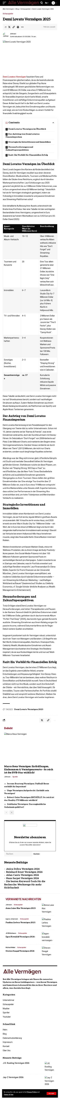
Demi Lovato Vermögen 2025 (28, 709)
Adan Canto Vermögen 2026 (22, 875)
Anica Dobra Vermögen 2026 (23, 869)
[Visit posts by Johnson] (6, 35)
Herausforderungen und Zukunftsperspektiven (19, 148)
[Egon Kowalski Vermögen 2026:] (48, 937)
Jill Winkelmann (11, 933)
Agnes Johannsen (12, 919)
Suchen (36, 854)
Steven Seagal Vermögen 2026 (20, 951)
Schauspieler (8, 14)
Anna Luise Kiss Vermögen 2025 (21, 908)
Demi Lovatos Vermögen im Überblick (27, 129)
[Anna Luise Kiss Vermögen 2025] (48, 909)
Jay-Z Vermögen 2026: (13, 1077)
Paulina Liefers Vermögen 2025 (20, 922)
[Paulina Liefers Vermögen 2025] (48, 923)
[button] (51, 1093)
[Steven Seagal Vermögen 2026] (48, 951)
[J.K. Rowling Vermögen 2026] (51, 1067)
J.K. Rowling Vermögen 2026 (16, 1063)
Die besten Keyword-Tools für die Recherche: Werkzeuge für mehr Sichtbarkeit (24, 884)
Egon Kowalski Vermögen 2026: (20, 937)
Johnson (13, 34)
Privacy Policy (32, 1092)
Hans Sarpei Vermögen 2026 (22, 878)
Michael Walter (10, 947)
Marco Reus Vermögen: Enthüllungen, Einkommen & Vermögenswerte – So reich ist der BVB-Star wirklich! (28, 769)
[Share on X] (9, 27)
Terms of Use (8, 1095)
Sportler (15, 777)
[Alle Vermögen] (23, 3)
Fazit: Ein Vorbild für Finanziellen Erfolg (28, 155)
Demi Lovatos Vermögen (14, 77)
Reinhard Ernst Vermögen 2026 (24, 872)
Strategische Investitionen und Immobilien (29, 142)
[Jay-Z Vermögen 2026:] (51, 1081)
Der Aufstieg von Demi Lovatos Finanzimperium (22, 135)
